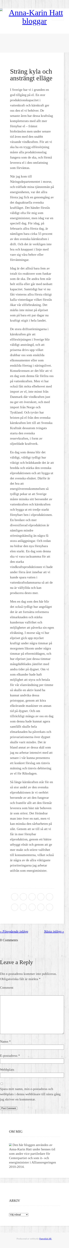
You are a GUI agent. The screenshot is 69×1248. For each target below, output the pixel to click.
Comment (6, 987)
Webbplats (7, 1069)
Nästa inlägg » (54, 931)
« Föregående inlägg (14, 931)
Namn (5, 1041)
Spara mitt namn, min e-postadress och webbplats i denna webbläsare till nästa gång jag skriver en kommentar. (30, 1094)
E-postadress (10, 1055)
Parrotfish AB (45, 1238)
